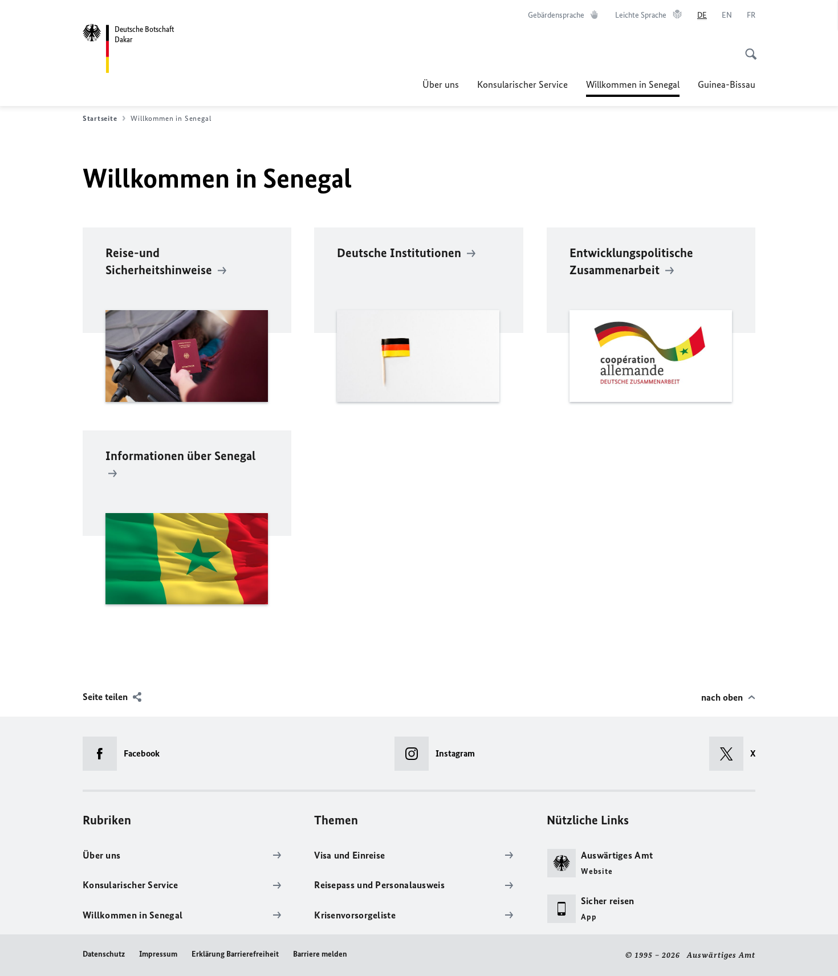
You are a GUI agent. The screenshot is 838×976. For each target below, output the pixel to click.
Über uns (440, 84)
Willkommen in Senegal (633, 88)
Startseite (100, 118)
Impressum (158, 954)
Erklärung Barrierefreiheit (235, 954)
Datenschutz (104, 954)
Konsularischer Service (522, 84)
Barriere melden (320, 954)
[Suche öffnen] (747, 47)
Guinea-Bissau (726, 84)
